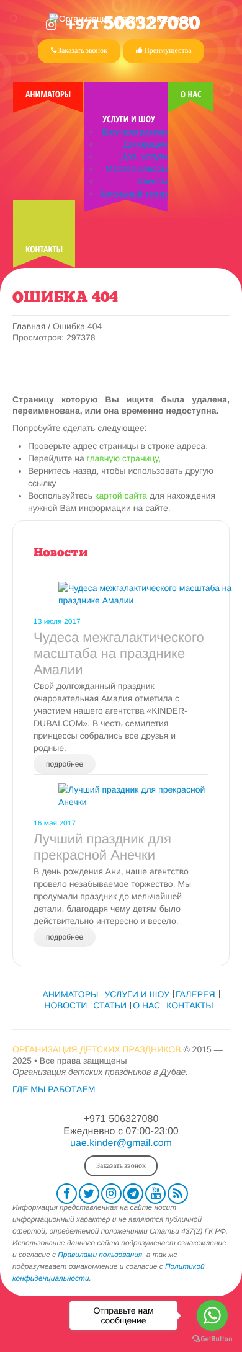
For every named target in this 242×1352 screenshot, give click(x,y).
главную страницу (122, 458)
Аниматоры (48, 94)
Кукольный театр (133, 193)
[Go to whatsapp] (212, 1315)
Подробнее (64, 764)
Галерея (195, 994)
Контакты (44, 250)
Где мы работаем (53, 1089)
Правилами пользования (100, 1254)
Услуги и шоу (129, 119)
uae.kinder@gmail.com (121, 1143)
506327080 (133, 24)
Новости (61, 553)
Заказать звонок (81, 50)
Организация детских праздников (96, 1049)
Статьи (110, 1005)
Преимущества (167, 50)
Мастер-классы (136, 169)
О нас (191, 94)
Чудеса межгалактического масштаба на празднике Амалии (119, 653)
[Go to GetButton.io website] (212, 1339)
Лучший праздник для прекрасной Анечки (102, 847)
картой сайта (121, 495)
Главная (28, 326)
